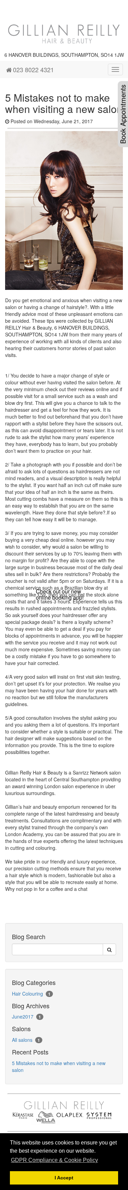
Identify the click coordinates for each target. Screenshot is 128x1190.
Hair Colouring (27, 993)
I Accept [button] (64, 1177)
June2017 (22, 1016)
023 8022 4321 (33, 69)
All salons (22, 1039)
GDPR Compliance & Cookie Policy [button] (54, 1160)
